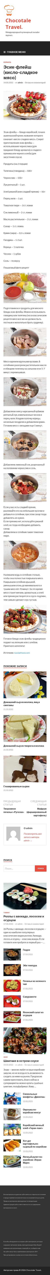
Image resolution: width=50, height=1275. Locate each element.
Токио (6, 912)
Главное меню (16, 52)
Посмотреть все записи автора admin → (33, 837)
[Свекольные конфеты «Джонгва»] (12, 1103)
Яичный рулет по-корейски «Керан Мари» (33, 1159)
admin (20, 82)
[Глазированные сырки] (25, 783)
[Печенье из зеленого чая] (12, 990)
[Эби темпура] (12, 975)
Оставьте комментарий (35, 82)
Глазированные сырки (16, 786)
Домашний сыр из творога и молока (23, 745)
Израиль (7, 62)
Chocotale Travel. (18, 23)
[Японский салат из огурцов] (12, 1022)
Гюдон (26, 949)
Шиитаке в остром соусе (21, 1060)
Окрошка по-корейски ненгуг (32, 1111)
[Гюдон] (12, 959)
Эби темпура (30, 965)
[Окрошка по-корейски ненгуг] (12, 1119)
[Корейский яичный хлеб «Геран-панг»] (12, 1135)
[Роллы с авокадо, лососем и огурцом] (25, 910)
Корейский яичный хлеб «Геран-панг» (33, 1126)
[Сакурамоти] (12, 1006)
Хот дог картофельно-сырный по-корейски (35, 1143)
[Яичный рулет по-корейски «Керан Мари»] (12, 1166)
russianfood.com (22, 652)
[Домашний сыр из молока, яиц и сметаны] (25, 699)
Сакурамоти (29, 996)
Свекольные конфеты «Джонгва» (34, 1095)
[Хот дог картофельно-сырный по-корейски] (12, 1150)
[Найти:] (25, 868)
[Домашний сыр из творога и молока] (25, 742)
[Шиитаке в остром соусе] (25, 1054)
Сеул (5, 1057)
